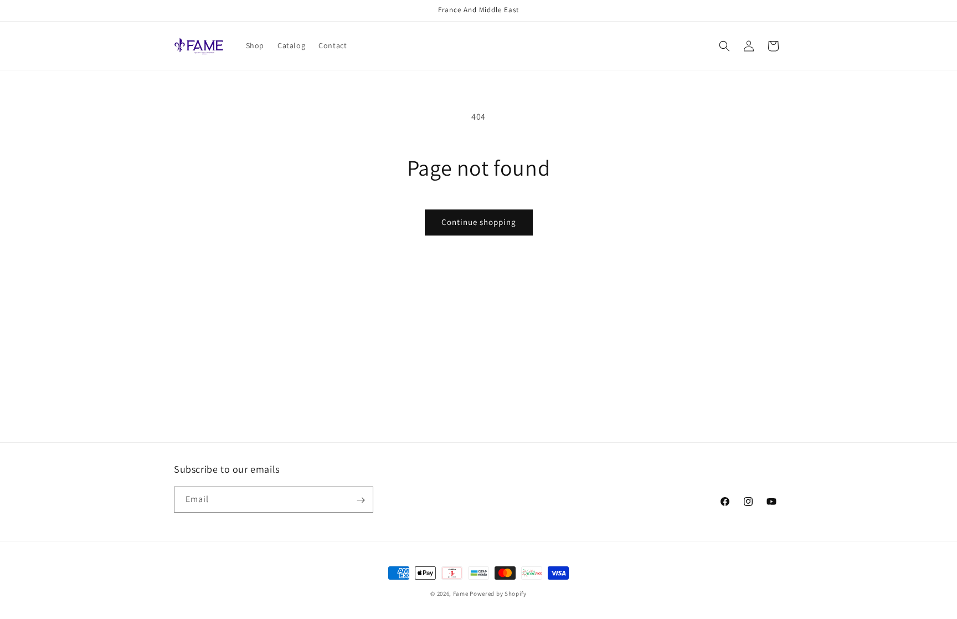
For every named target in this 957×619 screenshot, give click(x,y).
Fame (461, 593)
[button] (724, 46)
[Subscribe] (360, 500)
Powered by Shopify (498, 593)
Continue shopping (478, 222)
